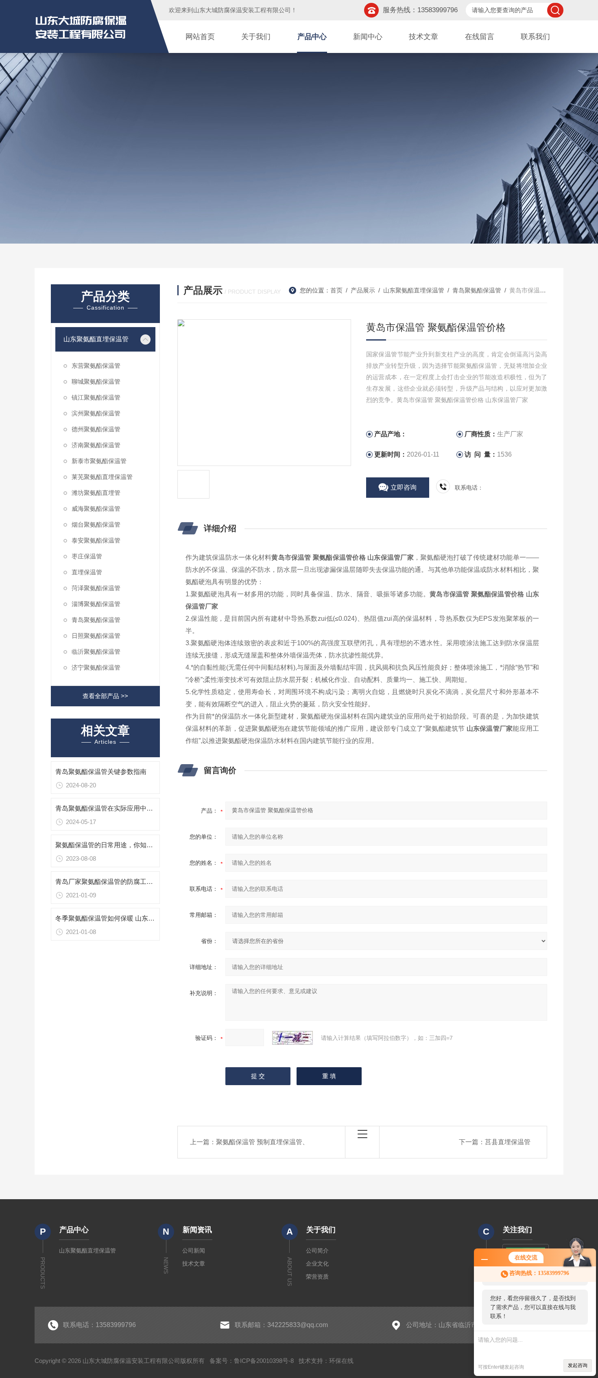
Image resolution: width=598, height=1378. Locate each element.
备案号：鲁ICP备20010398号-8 (252, 1360)
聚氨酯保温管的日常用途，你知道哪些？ (113, 845)
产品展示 (363, 290)
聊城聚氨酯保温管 (96, 381)
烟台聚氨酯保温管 (96, 524)
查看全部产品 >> (105, 695)
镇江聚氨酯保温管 (96, 397)
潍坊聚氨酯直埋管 (96, 492)
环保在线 (341, 1360)
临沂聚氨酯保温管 (96, 651)
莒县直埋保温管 (507, 1141)
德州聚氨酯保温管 (96, 429)
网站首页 (200, 37)
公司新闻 (193, 1250)
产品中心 (312, 37)
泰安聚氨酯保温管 (96, 540)
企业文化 (317, 1263)
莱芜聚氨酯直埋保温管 (102, 476)
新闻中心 (367, 37)
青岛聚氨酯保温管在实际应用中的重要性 (113, 808)
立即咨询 (404, 487)
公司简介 (317, 1250)
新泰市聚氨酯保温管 (99, 460)
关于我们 (256, 37)
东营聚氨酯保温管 (96, 365)
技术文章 (423, 37)
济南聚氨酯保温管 (96, 445)
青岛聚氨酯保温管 (96, 619)
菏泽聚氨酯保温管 (96, 588)
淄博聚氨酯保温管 (96, 603)
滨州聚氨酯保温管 (96, 413)
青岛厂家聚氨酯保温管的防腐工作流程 (110, 881)
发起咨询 (577, 1365)
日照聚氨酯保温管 (96, 635)
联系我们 (535, 37)
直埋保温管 (87, 572)
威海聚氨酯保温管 (96, 508)
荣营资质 (317, 1276)
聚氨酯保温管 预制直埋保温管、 (262, 1141)
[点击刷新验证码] (292, 1038)
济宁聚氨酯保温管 (96, 667)
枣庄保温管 (87, 556)
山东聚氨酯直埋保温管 (96, 339)
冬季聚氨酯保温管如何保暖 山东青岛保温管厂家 (124, 918)
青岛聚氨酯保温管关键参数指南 (100, 771)
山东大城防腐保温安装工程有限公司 (242, 10)
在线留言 (479, 37)
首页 (336, 290)
